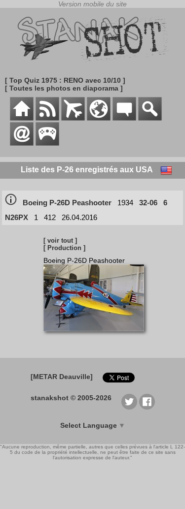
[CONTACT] (22, 143)
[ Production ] (64, 248)
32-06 (148, 202)
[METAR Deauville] (62, 377)
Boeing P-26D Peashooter (67, 202)
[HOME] (22, 118)
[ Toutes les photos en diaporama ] (64, 88)
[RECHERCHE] (150, 118)
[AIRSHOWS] (99, 118)
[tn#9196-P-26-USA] (97, 336)
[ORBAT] (73, 118)
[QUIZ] (47, 143)
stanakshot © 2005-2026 (71, 398)
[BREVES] (47, 118)
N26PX (16, 217)
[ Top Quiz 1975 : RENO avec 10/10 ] (65, 80)
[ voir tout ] (60, 240)
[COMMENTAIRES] (124, 118)
